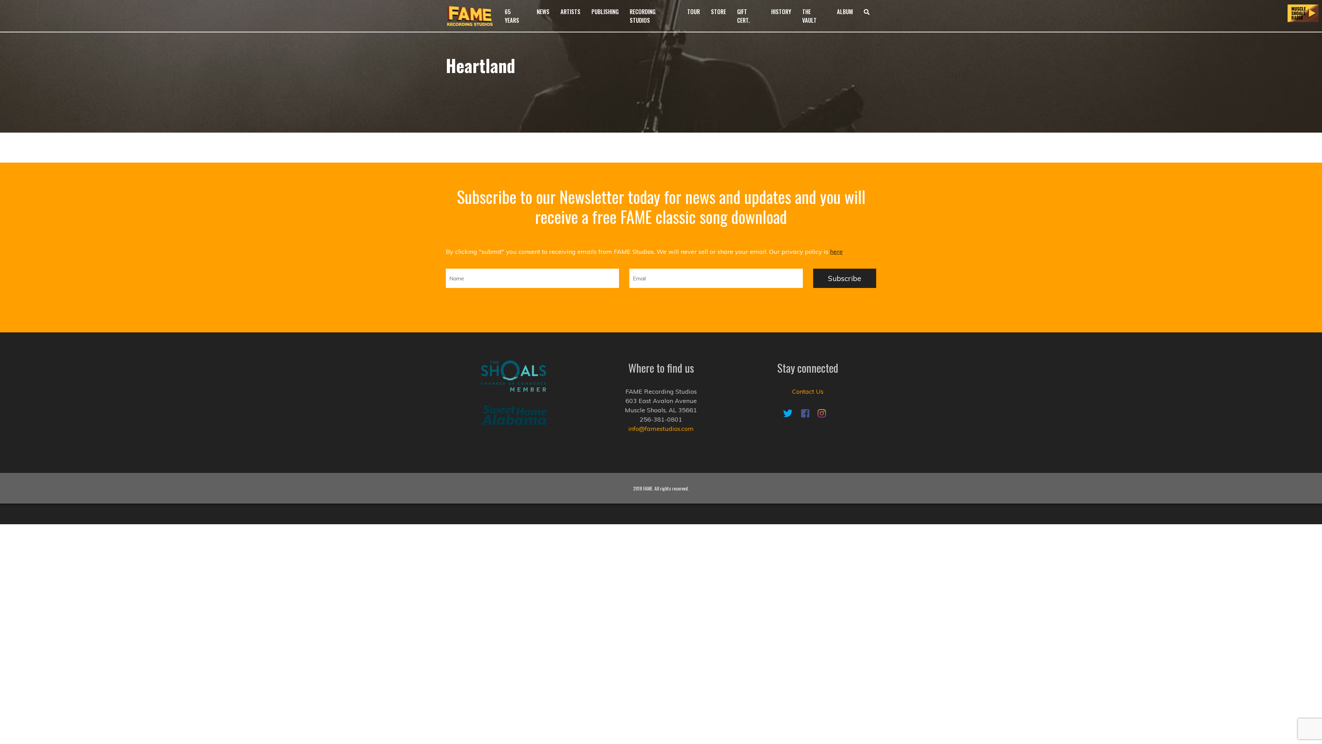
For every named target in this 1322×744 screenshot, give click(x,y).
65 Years (512, 15)
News (543, 11)
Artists (570, 11)
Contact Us (807, 391)
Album (845, 11)
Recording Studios (642, 15)
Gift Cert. (743, 15)
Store (718, 11)
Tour (693, 11)
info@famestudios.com (661, 429)
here (836, 252)
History (781, 11)
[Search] (867, 16)
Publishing (605, 11)
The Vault (809, 15)
